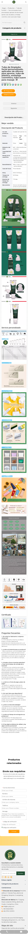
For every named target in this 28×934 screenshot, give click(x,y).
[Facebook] (3, 877)
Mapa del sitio (6, 928)
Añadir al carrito (9, 94)
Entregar (14, 831)
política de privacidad (17, 928)
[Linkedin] (5, 877)
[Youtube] (8, 877)
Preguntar (9, 91)
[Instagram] (11, 877)
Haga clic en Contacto (14, 35)
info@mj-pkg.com (8, 906)
